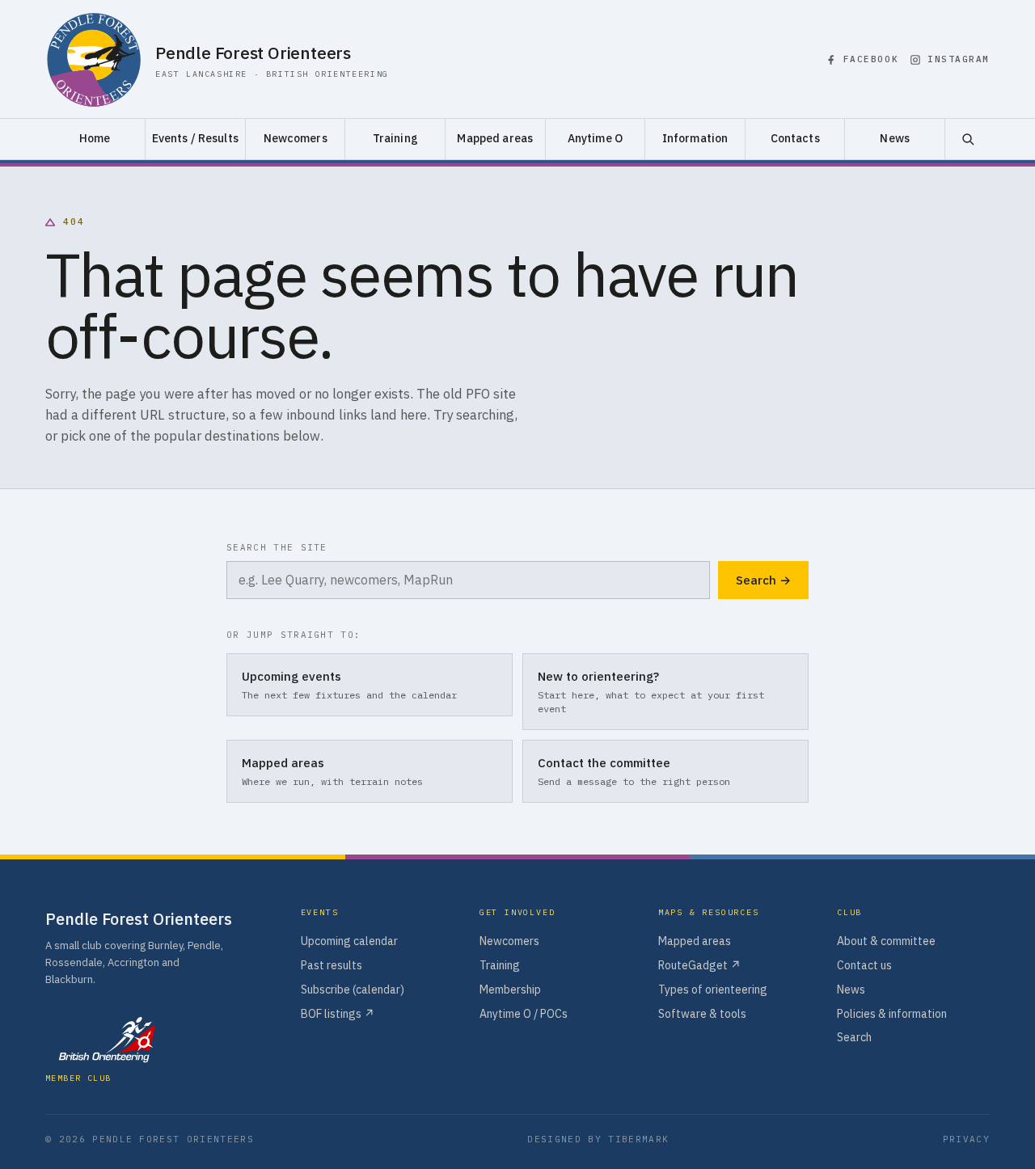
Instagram (958, 59)
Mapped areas (495, 138)
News (895, 138)
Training (395, 138)
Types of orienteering (712, 989)
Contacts (795, 138)
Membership (510, 989)
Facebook (870, 59)
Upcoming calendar (349, 941)
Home (95, 138)
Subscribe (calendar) (352, 989)
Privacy (966, 1139)
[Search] (967, 139)
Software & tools (702, 1014)
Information (695, 138)
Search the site (276, 547)
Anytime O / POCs (523, 1014)
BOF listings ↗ (337, 1014)
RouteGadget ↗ (699, 965)
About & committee (886, 941)
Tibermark (638, 1139)
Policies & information (892, 1014)
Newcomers (295, 138)
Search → (763, 580)
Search (854, 1037)
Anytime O (595, 138)
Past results (331, 965)
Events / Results (195, 138)
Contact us (864, 965)
